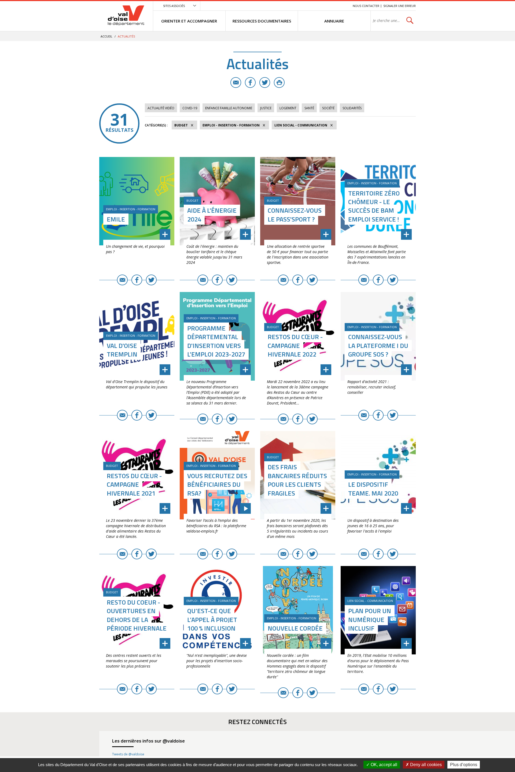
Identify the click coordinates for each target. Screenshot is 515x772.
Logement (287, 108)
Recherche (341, 6)
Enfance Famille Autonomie (228, 108)
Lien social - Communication (300, 125)
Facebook (250, 82)
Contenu (323, 6)
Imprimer (279, 82)
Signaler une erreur (399, 6)
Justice (265, 108)
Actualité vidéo (161, 108)
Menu (309, 6)
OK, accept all (383, 764)
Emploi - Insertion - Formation (231, 125)
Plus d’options (463, 764)
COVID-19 (189, 108)
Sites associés (174, 6)
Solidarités (352, 108)
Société (328, 108)
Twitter (264, 82)
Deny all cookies (425, 764)
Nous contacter (366, 6)
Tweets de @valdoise (128, 754)
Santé (309, 108)
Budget (181, 125)
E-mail (235, 82)
